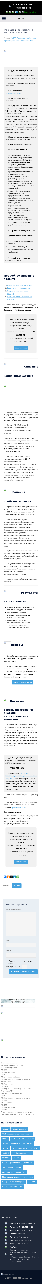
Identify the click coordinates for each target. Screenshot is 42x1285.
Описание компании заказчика (19, 285)
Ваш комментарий (13, 909)
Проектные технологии (12, 1186)
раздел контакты (18, 807)
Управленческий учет (11, 1167)
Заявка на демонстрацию (22, 682)
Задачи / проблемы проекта (18, 288)
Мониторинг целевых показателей (17, 1177)
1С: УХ (21, 1139)
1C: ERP (13, 38)
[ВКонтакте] (5, 877)
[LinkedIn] (14, 877)
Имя (8, 940)
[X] (11, 877)
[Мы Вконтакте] (13, 12)
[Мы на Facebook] (10, 12)
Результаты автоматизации (18, 291)
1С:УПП (16, 1158)
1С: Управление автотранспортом (17, 1143)
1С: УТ (5, 1139)
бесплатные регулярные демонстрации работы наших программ (21, 776)
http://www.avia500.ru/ (13, 93)
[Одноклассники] (8, 877)
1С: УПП (5, 1153)
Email (8, 951)
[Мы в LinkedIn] (16, 12)
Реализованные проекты (26, 38)
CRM (13, 1139)
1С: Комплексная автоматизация (16, 1134)
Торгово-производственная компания (18, 41)
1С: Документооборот (22, 1153)
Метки (6, 885)
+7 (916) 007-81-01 (21, 1240)
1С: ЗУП (5, 1148)
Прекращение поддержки (13, 1182)
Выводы (10, 294)
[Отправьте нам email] (19, 12)
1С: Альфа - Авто (19, 1148)
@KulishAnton (24, 1237)
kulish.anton (20, 1234)
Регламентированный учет (14, 1172)
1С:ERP (31, 1139)
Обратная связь (21, 348)
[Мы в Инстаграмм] (7, 12)
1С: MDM (6, 1158)
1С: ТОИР (35, 1148)
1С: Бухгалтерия (19, 1129)
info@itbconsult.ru (25, 1230)
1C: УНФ (32, 1182)
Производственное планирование (17, 1163)
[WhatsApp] (17, 877)
